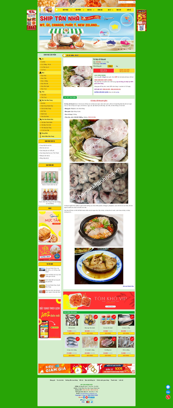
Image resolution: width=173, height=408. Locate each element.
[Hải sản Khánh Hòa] (91, 397)
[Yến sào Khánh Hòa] (49, 252)
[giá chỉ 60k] (86, 368)
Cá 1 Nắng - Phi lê (73, 55)
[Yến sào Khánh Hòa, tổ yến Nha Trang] (42, 286)
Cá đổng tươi (108, 350)
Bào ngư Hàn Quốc (90, 328)
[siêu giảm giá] (54, 368)
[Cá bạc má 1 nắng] (71, 342)
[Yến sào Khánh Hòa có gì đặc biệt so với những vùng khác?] (42, 269)
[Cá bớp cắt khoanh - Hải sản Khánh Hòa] (47, 10)
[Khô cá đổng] (126, 342)
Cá (67, 55)
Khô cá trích (71, 328)
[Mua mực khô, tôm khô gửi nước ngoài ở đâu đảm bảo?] (42, 291)
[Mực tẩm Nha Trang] (50, 226)
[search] (134, 2)
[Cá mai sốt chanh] (108, 320)
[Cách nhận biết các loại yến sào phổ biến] (42, 281)
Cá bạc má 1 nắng (71, 350)
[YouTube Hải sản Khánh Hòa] (87, 397)
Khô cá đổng (126, 350)
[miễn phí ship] (119, 368)
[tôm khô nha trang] (99, 300)
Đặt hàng (103, 70)
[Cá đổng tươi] (108, 342)
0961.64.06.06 (114, 89)
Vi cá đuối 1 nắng (89, 350)
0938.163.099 (124, 70)
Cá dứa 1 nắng (126, 328)
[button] (60, 169)
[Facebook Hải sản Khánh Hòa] (84, 397)
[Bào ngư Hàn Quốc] (90, 320)
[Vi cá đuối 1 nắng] (90, 342)
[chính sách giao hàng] (50, 318)
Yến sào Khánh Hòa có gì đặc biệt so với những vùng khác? (53, 270)
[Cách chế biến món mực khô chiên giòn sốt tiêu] (42, 275)
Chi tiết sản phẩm (70, 97)
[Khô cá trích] (71, 320)
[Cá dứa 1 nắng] (126, 320)
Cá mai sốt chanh (108, 328)
